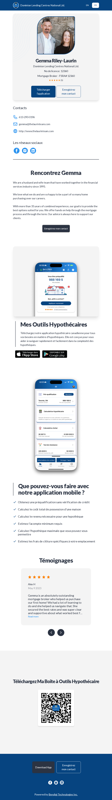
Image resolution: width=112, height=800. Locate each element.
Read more (33, 616)
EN (87, 5)
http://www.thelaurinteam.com (36, 131)
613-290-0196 (27, 117)
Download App (43, 767)
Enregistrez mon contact (69, 91)
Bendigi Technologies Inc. (63, 794)
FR (95, 5)
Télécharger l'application (43, 91)
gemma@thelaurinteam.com (34, 124)
